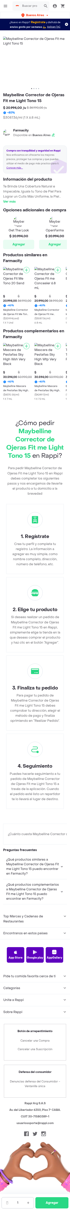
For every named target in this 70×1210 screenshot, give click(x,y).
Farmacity (21, 130)
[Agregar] (26, 270)
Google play (35, 958)
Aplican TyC (53, 26)
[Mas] (28, 1203)
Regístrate (38, 22)
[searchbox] (31, 6)
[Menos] (7, 1203)
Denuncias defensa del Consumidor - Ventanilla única (35, 1084)
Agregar (18, 244)
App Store (16, 958)
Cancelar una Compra (35, 1041)
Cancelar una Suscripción (35, 1049)
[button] (35, 15)
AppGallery (54, 958)
